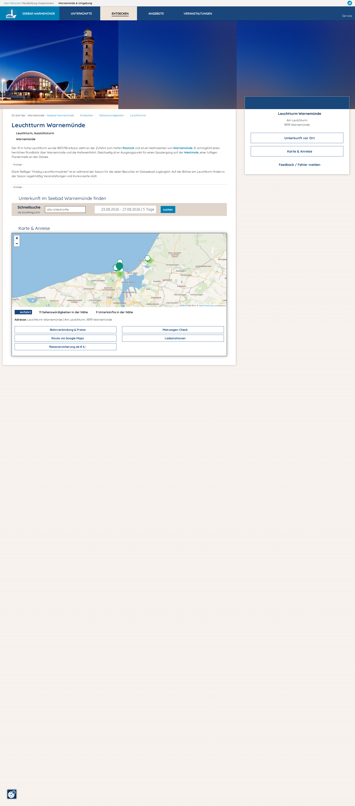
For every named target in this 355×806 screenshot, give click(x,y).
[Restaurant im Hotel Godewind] (148, 259)
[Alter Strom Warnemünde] (122, 271)
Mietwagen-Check (175, 330)
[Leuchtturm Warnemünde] (120, 267)
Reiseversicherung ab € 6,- (67, 347)
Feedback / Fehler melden (299, 165)
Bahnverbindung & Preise (67, 330)
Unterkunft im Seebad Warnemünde (62, 198)
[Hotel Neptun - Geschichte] (117, 269)
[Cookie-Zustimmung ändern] (11, 794)
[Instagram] (341, 3)
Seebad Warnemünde (60, 115)
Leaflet (182, 305)
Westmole (191, 152)
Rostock (128, 148)
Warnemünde (75, 3)
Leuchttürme (138, 115)
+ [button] (17, 238)
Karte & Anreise (299, 151)
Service (347, 16)
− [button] (17, 243)
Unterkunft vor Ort (299, 138)
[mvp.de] (349, 3)
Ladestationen (175, 338)
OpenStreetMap (206, 305)
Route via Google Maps (67, 338)
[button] (40, 11)
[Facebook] (333, 3)
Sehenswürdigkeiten (111, 115)
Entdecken (86, 115)
